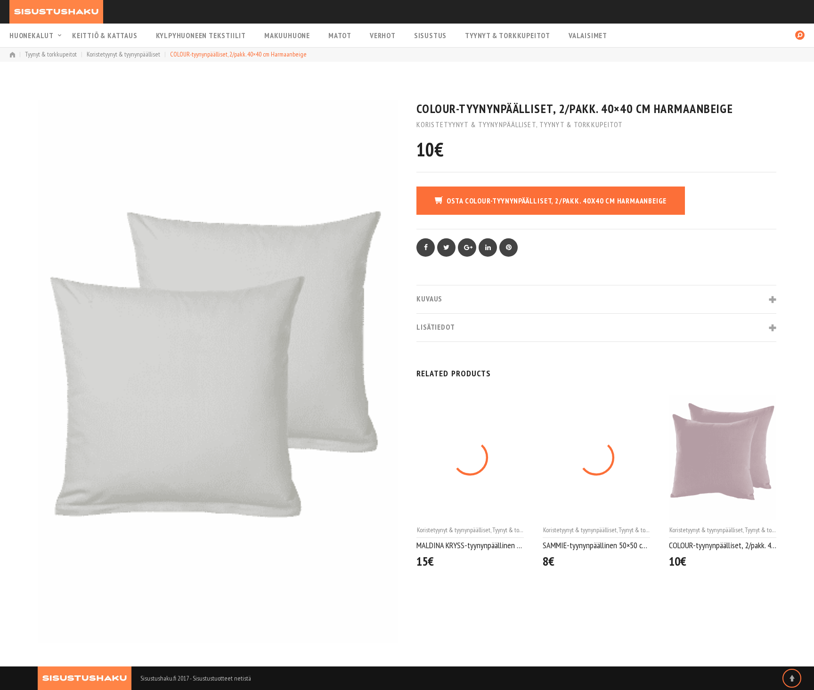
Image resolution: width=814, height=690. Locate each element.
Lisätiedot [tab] (435, 327)
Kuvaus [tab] (429, 298)
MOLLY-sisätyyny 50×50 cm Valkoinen (722, 545)
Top (791, 678)
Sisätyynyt (681, 530)
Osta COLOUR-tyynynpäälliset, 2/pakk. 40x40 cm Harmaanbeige (557, 200)
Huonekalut (31, 35)
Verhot (383, 35)
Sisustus (430, 35)
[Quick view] (519, 558)
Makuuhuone (287, 35)
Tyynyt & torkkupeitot (507, 35)
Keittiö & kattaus (105, 35)
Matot (339, 35)
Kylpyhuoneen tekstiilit (201, 35)
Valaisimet (588, 35)
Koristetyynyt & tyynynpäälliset (123, 54)
